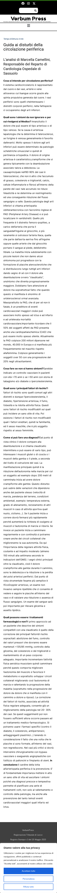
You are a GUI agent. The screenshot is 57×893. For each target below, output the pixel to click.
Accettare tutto (28, 871)
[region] (28, 868)
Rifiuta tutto (28, 887)
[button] (28, 26)
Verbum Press (28, 19)
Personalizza (28, 879)
